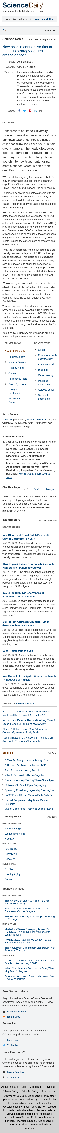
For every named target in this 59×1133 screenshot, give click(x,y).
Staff (24, 1086)
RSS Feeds (13, 1016)
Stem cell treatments (44, 396)
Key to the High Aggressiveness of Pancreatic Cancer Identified (23, 594)
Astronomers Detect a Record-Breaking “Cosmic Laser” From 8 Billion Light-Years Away (29, 722)
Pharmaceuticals (17, 378)
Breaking (7, 752)
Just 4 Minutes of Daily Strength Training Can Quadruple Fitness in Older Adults (27, 739)
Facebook (12, 1040)
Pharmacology (16, 357)
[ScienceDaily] (22, 5)
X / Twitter (12, 1045)
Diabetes (43, 370)
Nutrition (9, 839)
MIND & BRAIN (9, 843)
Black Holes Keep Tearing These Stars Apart (30, 780)
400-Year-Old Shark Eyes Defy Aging (25, 785)
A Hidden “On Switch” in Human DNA (26, 765)
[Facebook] (19, 111)
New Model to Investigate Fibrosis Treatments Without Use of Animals (29, 677)
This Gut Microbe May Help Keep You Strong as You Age (30, 918)
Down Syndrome (17, 384)
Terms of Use (49, 1091)
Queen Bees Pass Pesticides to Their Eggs (29, 808)
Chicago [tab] (49, 489)
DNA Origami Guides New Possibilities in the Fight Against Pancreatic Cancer (28, 565)
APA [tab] (36, 489)
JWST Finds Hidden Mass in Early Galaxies (29, 795)
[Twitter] (24, 111)
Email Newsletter (16, 1011)
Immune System (17, 362)
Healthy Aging (16, 367)
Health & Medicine (15, 350)
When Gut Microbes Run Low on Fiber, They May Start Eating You (29, 969)
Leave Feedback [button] (16, 1072)
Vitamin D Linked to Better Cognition (25, 775)
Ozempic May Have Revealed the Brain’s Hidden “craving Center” (28, 941)
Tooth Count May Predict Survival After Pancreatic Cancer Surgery (26, 910)
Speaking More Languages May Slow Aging (29, 790)
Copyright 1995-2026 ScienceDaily (23, 1096)
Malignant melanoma (44, 382)
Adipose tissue (46, 389)
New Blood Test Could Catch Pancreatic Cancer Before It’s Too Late (26, 536)
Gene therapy (45, 375)
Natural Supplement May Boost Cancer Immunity (26, 802)
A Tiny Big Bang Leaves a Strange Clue (27, 760)
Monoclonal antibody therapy (47, 357)
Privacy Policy (11, 1091)
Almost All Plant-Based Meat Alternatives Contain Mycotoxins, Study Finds (25, 730)
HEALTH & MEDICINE (12, 823)
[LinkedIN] (35, 111)
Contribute (36, 1086)
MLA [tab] (26, 489)
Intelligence (11, 849)
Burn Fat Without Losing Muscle (22, 770)
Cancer (12, 373)
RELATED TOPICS (13, 343)
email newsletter (43, 19)
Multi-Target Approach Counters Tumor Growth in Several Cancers (25, 623)
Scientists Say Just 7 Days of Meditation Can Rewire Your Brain (30, 977)
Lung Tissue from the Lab (17, 650)
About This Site (9, 1086)
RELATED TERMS (42, 343)
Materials (7, 419)
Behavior (10, 859)
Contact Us (13, 1077)
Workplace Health (15, 833)
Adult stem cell (46, 364)
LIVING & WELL (9, 864)
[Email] (40, 111)
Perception (11, 854)
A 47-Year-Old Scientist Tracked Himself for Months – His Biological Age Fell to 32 (26, 713)
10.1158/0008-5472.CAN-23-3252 (28, 475)
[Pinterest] (30, 111)
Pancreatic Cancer (14, 400)
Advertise (50, 1086)
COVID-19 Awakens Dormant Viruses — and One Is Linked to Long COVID (30, 962)
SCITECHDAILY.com (25, 703)
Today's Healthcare (14, 391)
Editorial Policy (30, 1091)
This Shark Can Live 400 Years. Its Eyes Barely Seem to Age (27, 902)
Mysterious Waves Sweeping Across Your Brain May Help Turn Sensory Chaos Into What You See (28, 931)
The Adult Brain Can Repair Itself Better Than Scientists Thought (30, 949)
